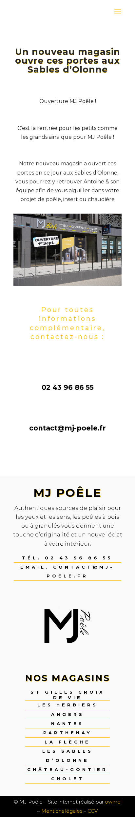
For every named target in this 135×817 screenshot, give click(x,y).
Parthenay (67, 732)
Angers (67, 714)
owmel (113, 802)
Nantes (67, 723)
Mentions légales (61, 811)
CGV (92, 811)
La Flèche (67, 741)
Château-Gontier (67, 769)
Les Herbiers (67, 704)
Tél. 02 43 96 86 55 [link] (67, 557)
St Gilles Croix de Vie (67, 694)
